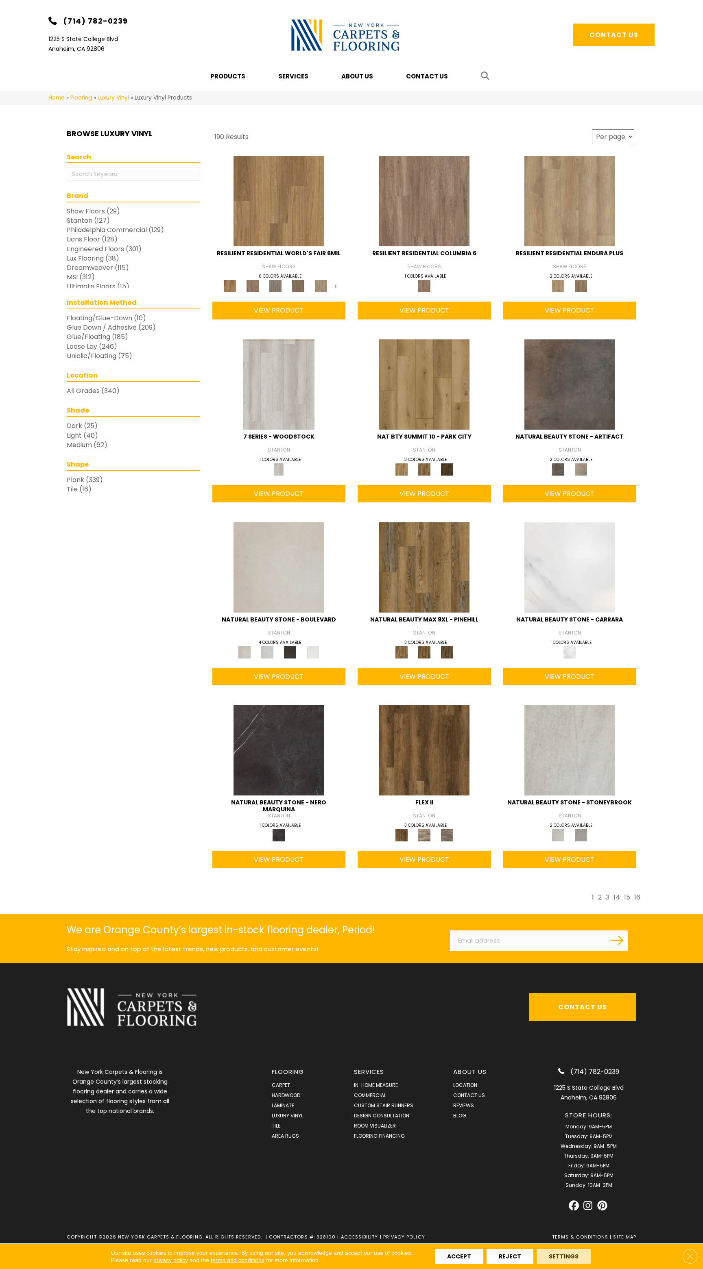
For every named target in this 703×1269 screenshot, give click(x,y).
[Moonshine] (267, 652)
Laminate (283, 1105)
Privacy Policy (404, 1237)
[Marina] (569, 201)
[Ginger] (424, 652)
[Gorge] (424, 201)
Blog (459, 1115)
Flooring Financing (379, 1135)
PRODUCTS (227, 76)
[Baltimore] (279, 201)
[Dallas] (298, 286)
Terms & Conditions (580, 1237)
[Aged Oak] (447, 835)
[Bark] (447, 652)
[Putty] (581, 469)
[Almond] (424, 835)
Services (293, 76)
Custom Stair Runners (383, 1105)
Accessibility (359, 1237)
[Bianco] (569, 567)
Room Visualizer (375, 1125)
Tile (276, 1125)
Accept (459, 1256)
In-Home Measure (376, 1085)
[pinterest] (602, 1205)
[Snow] (313, 652)
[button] (487, 76)
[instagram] (588, 1205)
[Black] (279, 750)
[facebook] (574, 1205)
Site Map (624, 1237)
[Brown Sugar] (424, 567)
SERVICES (369, 1071)
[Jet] (290, 652)
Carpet (281, 1085)
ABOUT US (470, 1071)
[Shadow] (569, 750)
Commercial (370, 1095)
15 (627, 897)
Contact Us (427, 76)
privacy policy (170, 1260)
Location (465, 1085)
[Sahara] (424, 384)
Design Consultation (381, 1115)
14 (616, 897)
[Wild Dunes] (581, 286)
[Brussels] (252, 286)
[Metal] (581, 835)
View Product (278, 310)
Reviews (463, 1105)
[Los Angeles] (321, 286)
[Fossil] (278, 384)
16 (637, 897)
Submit (618, 940)
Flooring (81, 98)
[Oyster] (279, 567)
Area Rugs (285, 1135)
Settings (564, 1256)
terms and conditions (237, 1260)
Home (56, 98)
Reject (510, 1256)
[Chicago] (275, 286)
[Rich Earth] (569, 384)
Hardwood (286, 1095)
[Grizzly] (447, 469)
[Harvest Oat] (424, 469)
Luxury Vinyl (113, 98)
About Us (357, 76)
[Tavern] (424, 750)
